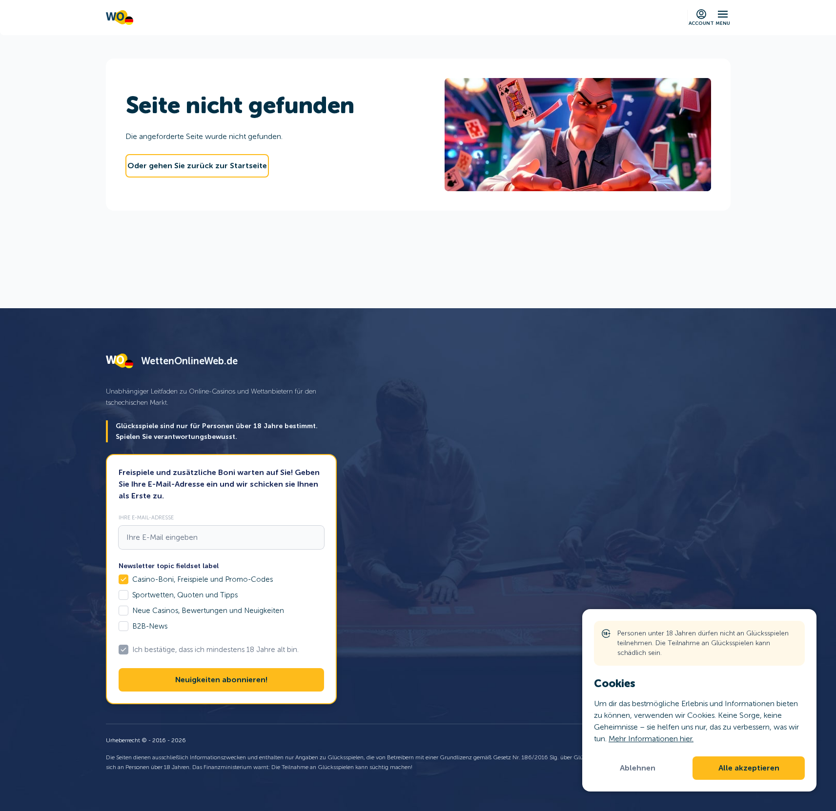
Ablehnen (637, 768)
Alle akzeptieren (748, 768)
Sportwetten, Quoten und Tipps (185, 595)
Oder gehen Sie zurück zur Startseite (197, 165)
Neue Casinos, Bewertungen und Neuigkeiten (208, 610)
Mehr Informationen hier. (651, 738)
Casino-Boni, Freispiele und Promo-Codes (202, 579)
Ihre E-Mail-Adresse (146, 517)
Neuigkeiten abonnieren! (221, 679)
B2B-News (149, 626)
